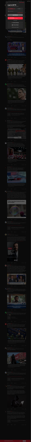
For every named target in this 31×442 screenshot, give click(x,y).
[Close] (7, 2)
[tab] (11, 8)
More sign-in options (16, 27)
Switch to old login (21, 2)
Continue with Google (16, 22)
